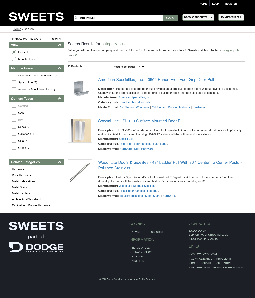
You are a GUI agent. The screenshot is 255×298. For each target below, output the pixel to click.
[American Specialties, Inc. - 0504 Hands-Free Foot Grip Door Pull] (77, 85)
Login (216, 3)
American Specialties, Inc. (133, 92)
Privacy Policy (142, 252)
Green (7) (18, 147)
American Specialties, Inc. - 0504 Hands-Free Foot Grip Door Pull (154, 74)
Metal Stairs (13, 187)
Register (231, 3)
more (243, 50)
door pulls (142, 97)
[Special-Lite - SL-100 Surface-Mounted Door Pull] (77, 126)
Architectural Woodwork (20, 199)
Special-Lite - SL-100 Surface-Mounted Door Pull (139, 116)
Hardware (12, 169)
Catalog (17, 105)
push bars (157, 139)
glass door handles (131, 186)
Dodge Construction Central (203, 263)
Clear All (53, 38)
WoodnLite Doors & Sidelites (135, 181)
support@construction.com (200, 234)
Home (203, 3)
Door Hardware (15, 175)
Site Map (137, 256)
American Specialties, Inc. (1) (30, 89)
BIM (14, 119)
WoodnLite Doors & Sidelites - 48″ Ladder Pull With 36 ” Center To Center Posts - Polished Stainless (168, 160)
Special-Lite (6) (21, 82)
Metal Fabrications (17, 181)
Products (17, 52)
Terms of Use (141, 247)
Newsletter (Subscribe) (148, 231)
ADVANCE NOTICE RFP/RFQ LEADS (203, 258)
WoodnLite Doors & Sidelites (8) (32, 75)
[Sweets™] (36, 16)
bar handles (126, 97)
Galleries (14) (20, 133)
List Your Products (196, 238)
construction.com (195, 254)
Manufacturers (21, 59)
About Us (138, 260)
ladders (150, 186)
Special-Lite (124, 134)
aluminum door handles (134, 139)
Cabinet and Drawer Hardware (25, 205)
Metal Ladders (15, 193)
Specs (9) (18, 126)
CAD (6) (17, 112)
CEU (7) (17, 140)
